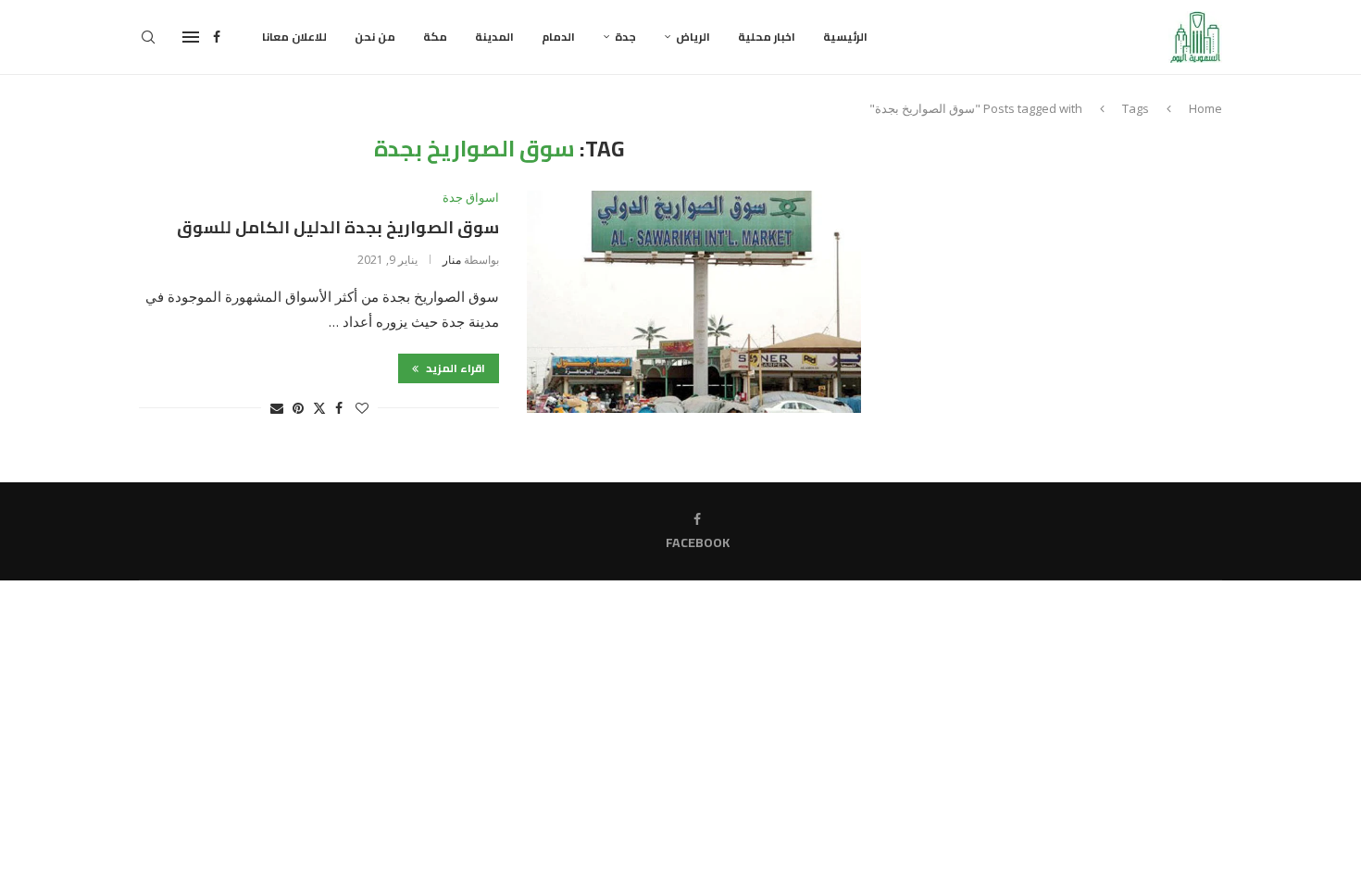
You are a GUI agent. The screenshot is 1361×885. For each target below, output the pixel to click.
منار (452, 260)
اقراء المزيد (454, 368)
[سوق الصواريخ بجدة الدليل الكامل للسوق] (694, 302)
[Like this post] (362, 408)
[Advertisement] (1064, 265)
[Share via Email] (276, 408)
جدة (625, 36)
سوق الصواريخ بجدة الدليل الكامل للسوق (338, 227)
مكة (435, 36)
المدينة (494, 36)
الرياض (693, 36)
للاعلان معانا (294, 36)
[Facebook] (216, 37)
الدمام (558, 36)
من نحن (375, 36)
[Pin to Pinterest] (298, 408)
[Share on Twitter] (319, 408)
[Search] (148, 37)
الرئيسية (845, 36)
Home (1205, 108)
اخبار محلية (766, 36)
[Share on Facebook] (339, 408)
